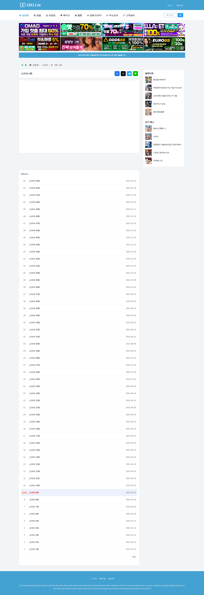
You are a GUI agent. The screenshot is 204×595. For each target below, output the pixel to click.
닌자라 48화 (34, 216)
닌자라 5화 (34, 521)
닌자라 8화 (34, 499)
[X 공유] (123, 73)
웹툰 (79, 15)
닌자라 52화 (34, 188)
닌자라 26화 (34, 372)
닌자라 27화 (34, 365)
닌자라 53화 (34, 181)
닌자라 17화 (34, 436)
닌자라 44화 (34, 244)
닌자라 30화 (34, 344)
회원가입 (180, 5)
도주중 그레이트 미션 (161, 153)
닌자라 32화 (34, 329)
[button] (134, 557)
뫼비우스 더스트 (159, 104)
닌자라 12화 (34, 471)
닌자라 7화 (34, 507)
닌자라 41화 (34, 266)
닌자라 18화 (34, 429)
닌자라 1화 (34, 549)
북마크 (66, 15)
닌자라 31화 (34, 337)
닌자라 (45, 65)
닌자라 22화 (34, 400)
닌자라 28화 (34, 358)
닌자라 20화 (34, 414)
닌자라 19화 (34, 422)
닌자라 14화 (34, 457)
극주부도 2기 (158, 161)
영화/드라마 (95, 15)
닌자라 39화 (34, 280)
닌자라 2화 (34, 542)
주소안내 (113, 15)
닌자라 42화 (34, 259)
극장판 (51, 15)
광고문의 (111, 579)
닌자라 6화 (34, 514)
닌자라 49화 (34, 209)
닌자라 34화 (34, 315)
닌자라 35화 (34, 308)
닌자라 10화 (34, 485)
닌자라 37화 (34, 294)
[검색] (180, 15)
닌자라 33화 (34, 322)
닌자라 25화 (34, 379)
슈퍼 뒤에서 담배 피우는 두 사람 (165, 96)
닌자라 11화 (34, 478)
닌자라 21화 (34, 407)
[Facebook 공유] (117, 73)
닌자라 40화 (34, 273)
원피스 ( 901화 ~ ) (159, 128)
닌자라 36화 (34, 301)
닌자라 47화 (34, 223)
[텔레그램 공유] (129, 73)
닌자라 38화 (34, 287)
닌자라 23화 (34, 393)
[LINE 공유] (135, 73)
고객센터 (130, 15)
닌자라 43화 (34, 252)
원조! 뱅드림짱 (158, 112)
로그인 (169, 5)
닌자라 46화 (34, 230)
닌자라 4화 (34, 528)
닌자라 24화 (34, 386)
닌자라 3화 (34, 535)
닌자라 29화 (34, 351)
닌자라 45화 (34, 237)
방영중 (25, 15)
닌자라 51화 (34, 195)
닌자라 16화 (34, 443)
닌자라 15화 (34, 450)
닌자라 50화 (34, 202)
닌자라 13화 (34, 464)
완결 (38, 15)
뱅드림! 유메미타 (159, 80)
